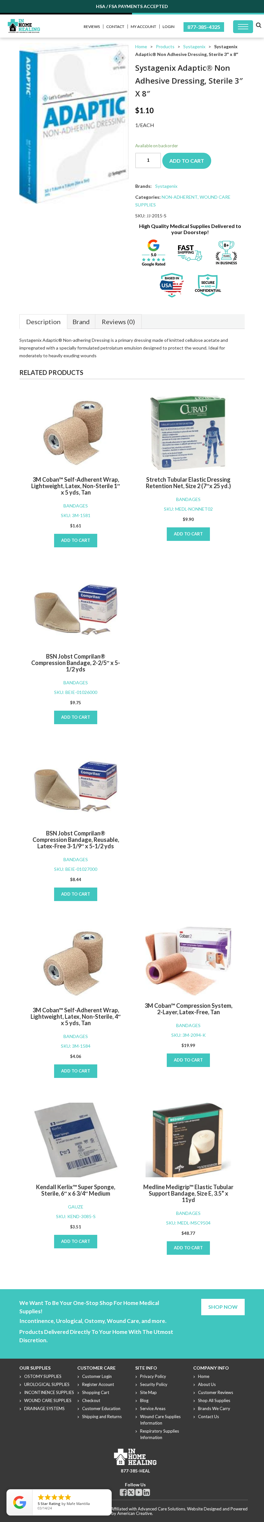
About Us (207, 1384)
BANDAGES (75, 505)
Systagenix (194, 46)
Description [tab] (43, 321)
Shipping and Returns (102, 1416)
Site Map (148, 1392)
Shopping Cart (95, 1392)
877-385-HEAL (135, 1470)
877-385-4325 (203, 27)
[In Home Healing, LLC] (24, 22)
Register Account (98, 1384)
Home (141, 46)
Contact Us (208, 1416)
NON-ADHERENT (180, 197)
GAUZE (75, 1206)
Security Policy (153, 1384)
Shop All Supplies (214, 1400)
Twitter (131, 1492)
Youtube (138, 1492)
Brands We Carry (214, 1408)
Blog (144, 1400)
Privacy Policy (153, 1376)
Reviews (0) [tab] (118, 321)
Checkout (91, 1400)
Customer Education (101, 1408)
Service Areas (152, 1408)
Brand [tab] (81, 321)
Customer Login (97, 1376)
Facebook (123, 1492)
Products (165, 46)
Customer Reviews (215, 1392)
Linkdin (146, 1492)
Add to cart (186, 161)
